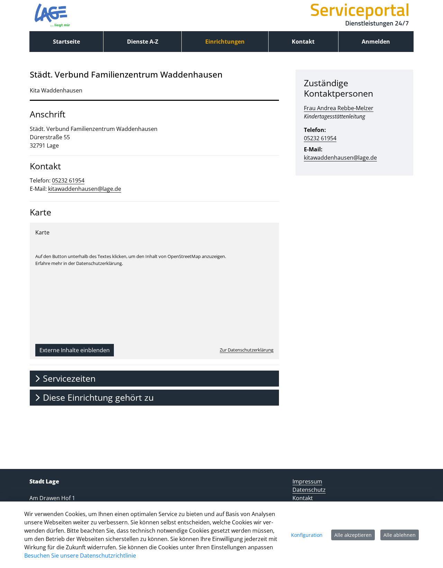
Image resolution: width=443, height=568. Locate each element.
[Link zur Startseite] (52, 15)
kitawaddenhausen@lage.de (84, 189)
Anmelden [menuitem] (376, 41)
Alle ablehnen (399, 535)
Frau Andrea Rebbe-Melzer (338, 108)
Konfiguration (307, 535)
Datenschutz (309, 490)
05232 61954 (68, 180)
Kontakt (302, 498)
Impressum (307, 481)
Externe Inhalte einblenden (74, 350)
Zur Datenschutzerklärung (246, 350)
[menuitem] (66, 41)
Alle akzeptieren (353, 535)
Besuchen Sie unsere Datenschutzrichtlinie (80, 555)
